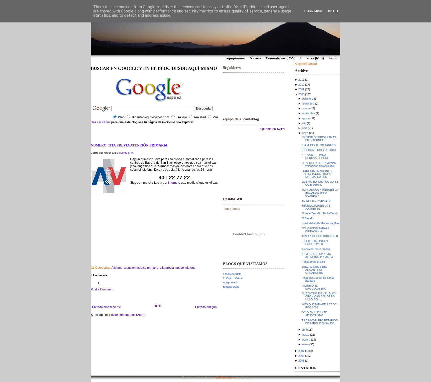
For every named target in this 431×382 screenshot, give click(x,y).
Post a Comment (102, 289)
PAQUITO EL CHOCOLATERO (314, 287)
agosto (306, 118)
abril (304, 329)
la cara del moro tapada (316, 249)
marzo (305, 334)
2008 (301, 94)
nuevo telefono (185, 267)
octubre (306, 108)
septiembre (308, 113)
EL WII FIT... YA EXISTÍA (316, 200)
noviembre (308, 103)
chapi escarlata (232, 273)
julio (304, 123)
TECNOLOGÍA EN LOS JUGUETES (316, 207)
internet (173, 182)
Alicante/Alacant (306, 64)
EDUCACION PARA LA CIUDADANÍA (315, 230)
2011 (301, 79)
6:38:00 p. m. (126, 152)
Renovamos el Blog (313, 261)
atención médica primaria (141, 267)
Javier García (241, 377)
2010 (301, 84)
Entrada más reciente (106, 307)
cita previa (167, 267)
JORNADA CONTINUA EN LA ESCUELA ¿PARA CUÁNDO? (320, 192)
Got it (333, 11)
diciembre (307, 98)
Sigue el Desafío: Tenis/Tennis (320, 213)
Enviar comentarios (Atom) (127, 315)
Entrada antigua (206, 307)
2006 (301, 355)
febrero (306, 339)
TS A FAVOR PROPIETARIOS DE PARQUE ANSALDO (320, 322)
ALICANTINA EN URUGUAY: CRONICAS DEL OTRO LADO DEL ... (319, 296)
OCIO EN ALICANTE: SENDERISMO (315, 314)
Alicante (116, 267)
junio (304, 128)
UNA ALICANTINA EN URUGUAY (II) (315, 243)
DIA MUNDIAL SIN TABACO (319, 145)
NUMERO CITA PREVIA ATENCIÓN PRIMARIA (129, 145)
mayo (305, 132)
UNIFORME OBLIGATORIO (319, 149)
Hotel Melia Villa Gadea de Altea (320, 223)
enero (305, 344)
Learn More (313, 11)
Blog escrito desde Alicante (197, 377)
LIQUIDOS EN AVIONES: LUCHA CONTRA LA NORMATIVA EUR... (317, 173)
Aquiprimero (230, 282)
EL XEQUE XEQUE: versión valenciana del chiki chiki (319, 164)
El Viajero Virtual (232, 278)
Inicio (158, 306)
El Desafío (308, 218)
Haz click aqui (100, 122)
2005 (301, 360)
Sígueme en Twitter (272, 129)
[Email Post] (91, 261)
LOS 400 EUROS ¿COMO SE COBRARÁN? (320, 183)
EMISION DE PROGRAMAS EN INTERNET (319, 139)
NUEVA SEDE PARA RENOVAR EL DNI (315, 156)
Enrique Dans (231, 286)
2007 (301, 350)
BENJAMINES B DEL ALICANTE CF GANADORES (314, 269)
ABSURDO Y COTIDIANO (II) (320, 236)
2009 (301, 89)
